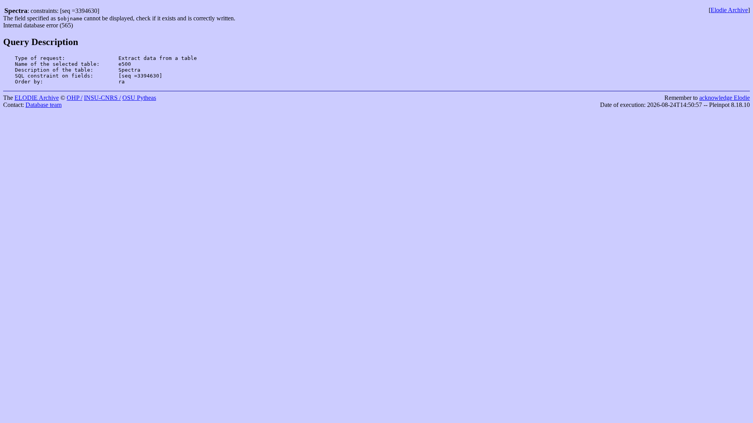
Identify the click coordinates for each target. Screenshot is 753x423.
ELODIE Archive (37, 97)
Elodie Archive (729, 10)
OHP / (74, 97)
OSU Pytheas (139, 97)
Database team (43, 104)
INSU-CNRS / (102, 97)
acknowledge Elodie (724, 97)
